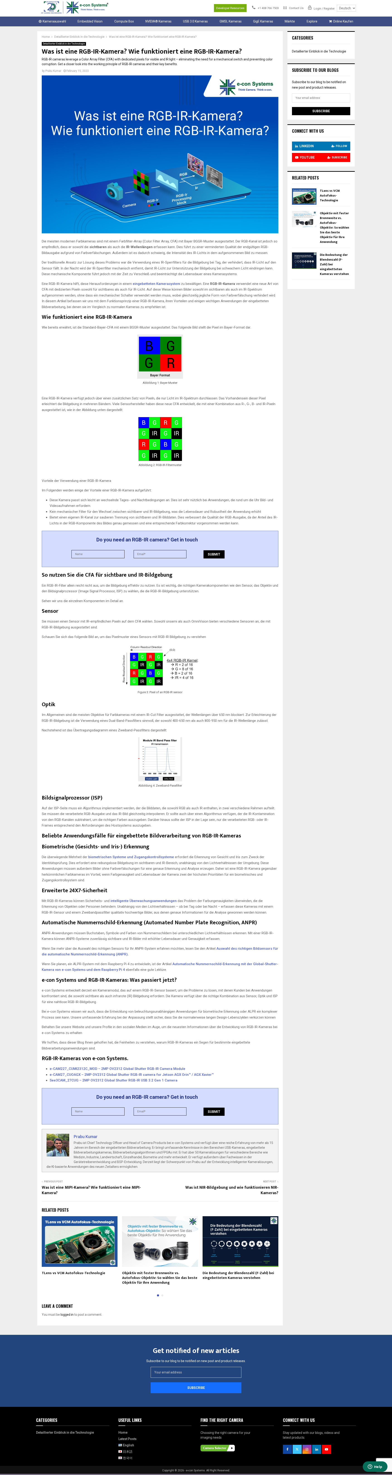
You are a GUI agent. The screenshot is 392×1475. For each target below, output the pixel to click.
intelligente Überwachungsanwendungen (143, 901)
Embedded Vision (90, 21)
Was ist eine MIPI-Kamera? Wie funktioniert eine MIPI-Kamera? (91, 1190)
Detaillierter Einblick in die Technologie (64, 43)
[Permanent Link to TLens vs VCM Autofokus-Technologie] (304, 203)
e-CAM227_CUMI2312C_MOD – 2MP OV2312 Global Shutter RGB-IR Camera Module (117, 1069)
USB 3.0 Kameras (195, 21)
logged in (67, 1314)
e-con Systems (195, 1470)
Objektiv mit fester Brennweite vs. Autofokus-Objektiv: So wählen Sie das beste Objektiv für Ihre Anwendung (159, 1278)
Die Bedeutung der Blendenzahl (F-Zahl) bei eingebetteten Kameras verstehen (238, 1275)
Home (122, 1432)
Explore (312, 21)
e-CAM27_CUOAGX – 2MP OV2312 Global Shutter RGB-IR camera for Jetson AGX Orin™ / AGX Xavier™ (132, 1075)
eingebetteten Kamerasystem (156, 284)
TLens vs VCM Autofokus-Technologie (73, 1273)
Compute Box (124, 21)
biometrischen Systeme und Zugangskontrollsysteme (131, 857)
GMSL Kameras (231, 21)
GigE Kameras (263, 21)
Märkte (290, 21)
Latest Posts (127, 1439)
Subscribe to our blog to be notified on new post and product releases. (196, 1361)
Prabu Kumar (53, 70)
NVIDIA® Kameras (158, 21)
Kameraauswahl (54, 21)
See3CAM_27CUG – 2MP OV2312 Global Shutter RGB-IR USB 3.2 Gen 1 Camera (113, 1080)
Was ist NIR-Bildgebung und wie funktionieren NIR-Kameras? (231, 1190)
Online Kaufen (343, 21)
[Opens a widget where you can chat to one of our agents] (375, 1467)
